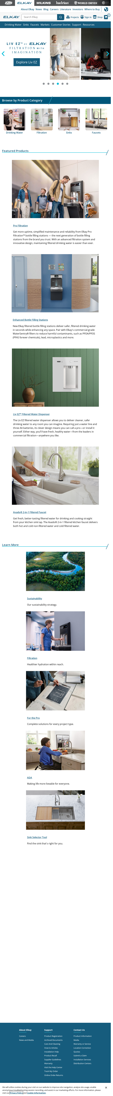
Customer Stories (60, 24)
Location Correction (82, 1048)
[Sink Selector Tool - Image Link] (55, 810)
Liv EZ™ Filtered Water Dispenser (31, 414)
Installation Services (82, 1059)
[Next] (108, 57)
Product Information (83, 1036)
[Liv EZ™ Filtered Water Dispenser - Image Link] (55, 378)
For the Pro (33, 718)
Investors (78, 9)
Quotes (77, 1051)
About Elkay (27, 9)
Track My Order (51, 1071)
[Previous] (3, 57)
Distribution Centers (82, 1063)
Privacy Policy (16, 1092)
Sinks (26, 24)
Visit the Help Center (53, 1067)
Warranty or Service (82, 1044)
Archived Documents (53, 1040)
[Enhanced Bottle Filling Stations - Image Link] (55, 284)
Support (76, 24)
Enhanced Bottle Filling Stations (30, 319)
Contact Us (79, 1029)
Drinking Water (13, 24)
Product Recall (50, 1055)
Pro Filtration (20, 225)
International (106, 9)
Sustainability (34, 598)
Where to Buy (92, 9)
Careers (54, 9)
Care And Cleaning (52, 1044)
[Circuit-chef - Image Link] (55, 751)
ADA (29, 777)
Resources (88, 24)
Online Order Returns (53, 1075)
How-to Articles (51, 1048)
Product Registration (53, 1036)
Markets (45, 24)
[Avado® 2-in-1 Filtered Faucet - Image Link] (55, 476)
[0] (106, 17)
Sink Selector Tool (37, 837)
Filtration (32, 658)
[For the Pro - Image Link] (55, 691)
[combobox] (42, 17)
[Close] (106, 1087)
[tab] (44, 84)
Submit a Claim (80, 1055)
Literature (65, 9)
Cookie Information (36, 1092)
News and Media (26, 1040)
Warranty (48, 1063)
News (39, 9)
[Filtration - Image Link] (55, 631)
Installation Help (51, 1051)
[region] (55, 1089)
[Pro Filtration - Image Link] (55, 189)
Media (76, 1040)
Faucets (34, 24)
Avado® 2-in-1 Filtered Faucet (29, 512)
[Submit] (60, 17)
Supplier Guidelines (52, 1059)
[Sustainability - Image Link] (55, 572)
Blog (45, 9)
